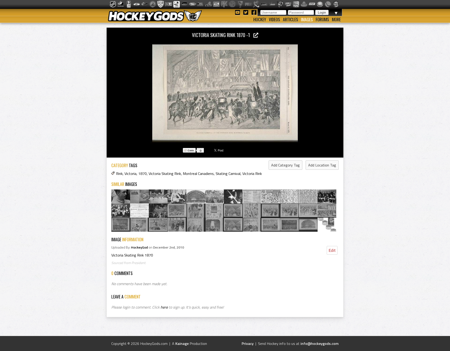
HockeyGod (139, 247)
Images (307, 19)
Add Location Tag (322, 165)
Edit (332, 250)
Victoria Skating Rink (165, 173)
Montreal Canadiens (198, 173)
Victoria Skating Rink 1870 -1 (222, 34)
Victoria (130, 173)
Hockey (259, 19)
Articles (290, 19)
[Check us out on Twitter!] (246, 12)
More (336, 19)
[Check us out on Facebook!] (253, 12)
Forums (322, 19)
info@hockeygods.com (319, 343)
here (164, 307)
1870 (142, 173)
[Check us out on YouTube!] (238, 12)
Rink (119, 173)
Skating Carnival (228, 173)
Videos (274, 19)
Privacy (248, 343)
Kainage (182, 343)
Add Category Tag (285, 165)
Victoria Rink (252, 173)
